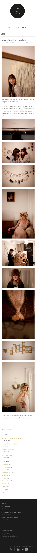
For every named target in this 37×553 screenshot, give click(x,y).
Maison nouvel (6, 433)
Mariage (4, 478)
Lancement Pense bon (8, 449)
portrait (4, 489)
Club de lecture (6, 467)
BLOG (27, 28)
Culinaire (4, 470)
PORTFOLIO (18, 28)
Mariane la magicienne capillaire (14, 40)
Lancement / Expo (6, 472)
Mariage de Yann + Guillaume (10, 444)
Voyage (4, 492)
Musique (4, 483)
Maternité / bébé (6, 481)
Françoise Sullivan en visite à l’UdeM (12, 438)
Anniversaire (5, 464)
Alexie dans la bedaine (8, 455)
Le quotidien (26, 43)
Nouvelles (4, 486)
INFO (9, 28)
